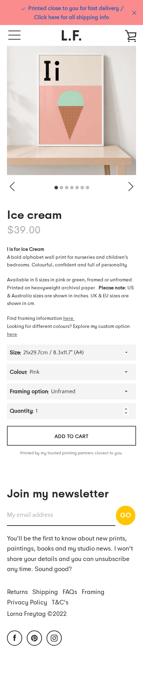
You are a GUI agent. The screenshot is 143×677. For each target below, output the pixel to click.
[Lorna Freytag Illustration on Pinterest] (34, 637)
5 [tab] (77, 187)
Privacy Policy (27, 601)
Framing (93, 591)
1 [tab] (56, 187)
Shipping (45, 591)
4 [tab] (71, 187)
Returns (17, 591)
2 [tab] (61, 187)
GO (125, 515)
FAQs (69, 591)
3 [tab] (66, 187)
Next (131, 186)
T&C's (60, 601)
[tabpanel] (71, 110)
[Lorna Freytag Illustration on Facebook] (14, 637)
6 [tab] (82, 187)
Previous (12, 186)
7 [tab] (87, 187)
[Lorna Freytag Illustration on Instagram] (54, 637)
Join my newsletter (58, 493)
